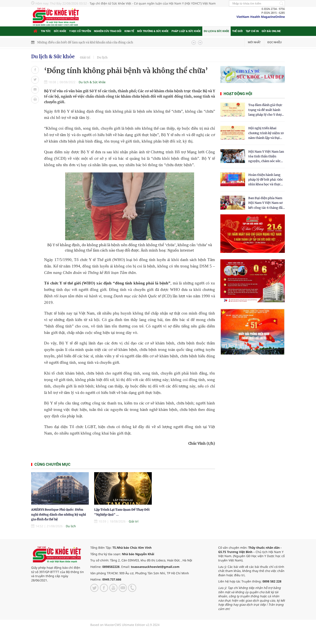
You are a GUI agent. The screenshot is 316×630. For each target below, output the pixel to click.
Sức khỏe (60, 31)
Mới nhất (254, 42)
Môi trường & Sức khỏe (153, 31)
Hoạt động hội (238, 93)
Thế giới (237, 31)
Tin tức (46, 31)
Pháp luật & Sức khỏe (186, 31)
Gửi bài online (271, 31)
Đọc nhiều (274, 42)
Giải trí (85, 57)
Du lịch (102, 57)
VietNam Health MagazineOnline (260, 17)
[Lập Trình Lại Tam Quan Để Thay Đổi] (123, 488)
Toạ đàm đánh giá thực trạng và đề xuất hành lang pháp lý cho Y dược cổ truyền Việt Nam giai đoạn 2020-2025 (265, 110)
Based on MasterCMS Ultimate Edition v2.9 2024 (125, 625)
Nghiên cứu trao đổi (107, 31)
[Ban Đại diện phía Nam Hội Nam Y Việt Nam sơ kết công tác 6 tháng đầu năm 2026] (232, 203)
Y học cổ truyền (80, 31)
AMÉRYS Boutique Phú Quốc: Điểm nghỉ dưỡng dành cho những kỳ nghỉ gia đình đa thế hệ (58, 514)
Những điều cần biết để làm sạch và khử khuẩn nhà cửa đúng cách (85, 42)
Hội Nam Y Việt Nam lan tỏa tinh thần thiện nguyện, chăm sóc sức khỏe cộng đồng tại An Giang (266, 157)
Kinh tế (129, 31)
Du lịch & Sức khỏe (216, 31)
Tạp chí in (252, 31)
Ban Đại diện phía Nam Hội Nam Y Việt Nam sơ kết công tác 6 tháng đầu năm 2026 (266, 203)
